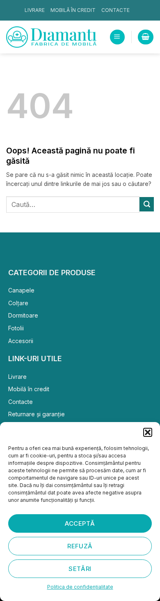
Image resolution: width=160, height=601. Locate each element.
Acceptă (80, 523)
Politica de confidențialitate (80, 587)
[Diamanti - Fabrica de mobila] (51, 37)
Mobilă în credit (73, 10)
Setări (80, 569)
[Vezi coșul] (145, 37)
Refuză (80, 546)
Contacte (115, 10)
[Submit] (146, 204)
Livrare (35, 10)
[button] (148, 432)
